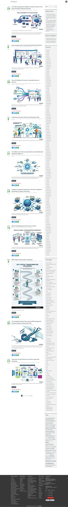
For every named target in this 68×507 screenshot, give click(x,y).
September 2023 (48, 103)
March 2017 (48, 222)
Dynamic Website (48, 312)
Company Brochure (50, 497)
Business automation (49, 427)
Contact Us (40, 492)
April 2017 (47, 221)
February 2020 (48, 169)
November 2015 (48, 247)
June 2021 (47, 144)
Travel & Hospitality (49, 398)
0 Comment (36, 46)
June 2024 (47, 89)
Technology (21, 487)
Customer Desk (48, 292)
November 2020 (48, 155)
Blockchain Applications (49, 276)
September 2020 (48, 158)
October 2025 (48, 65)
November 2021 (48, 137)
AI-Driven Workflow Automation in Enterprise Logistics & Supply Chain (51, 17)
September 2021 (48, 140)
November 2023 (48, 100)
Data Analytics (52, 436)
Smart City (47, 373)
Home (40, 487)
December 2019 (48, 172)
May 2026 (47, 54)
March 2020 (48, 167)
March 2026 (48, 57)
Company (12, 478)
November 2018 (48, 192)
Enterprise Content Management (30, 494)
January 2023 (48, 115)
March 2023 (48, 112)
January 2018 (48, 207)
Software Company (53, 458)
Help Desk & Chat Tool (31, 485)
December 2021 (48, 135)
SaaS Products (48, 458)
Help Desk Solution (49, 329)
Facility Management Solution (50, 318)
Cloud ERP (47, 432)
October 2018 (48, 193)
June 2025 (47, 71)
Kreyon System (48, 340)
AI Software (50, 424)
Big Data (53, 425)
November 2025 (48, 63)
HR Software (49, 453)
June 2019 (47, 181)
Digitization (48, 309)
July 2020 (47, 161)
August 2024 (48, 86)
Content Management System (32, 489)
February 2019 (48, 187)
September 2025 (48, 66)
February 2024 (48, 95)
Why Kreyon (40, 493)
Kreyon (14, 46)
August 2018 (48, 196)
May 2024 (47, 91)
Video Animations (13, 487)
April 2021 (47, 147)
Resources (40, 494)
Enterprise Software (49, 446)
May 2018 (47, 201)
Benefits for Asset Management (51, 270)
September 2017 (48, 213)
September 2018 (48, 195)
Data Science (17, 84)
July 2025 (47, 69)
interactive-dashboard (49, 332)
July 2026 (47, 51)
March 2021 (48, 149)
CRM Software (53, 435)
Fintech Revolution (49, 323)
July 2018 (47, 198)
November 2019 (48, 173)
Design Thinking (51, 437)
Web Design (48, 406)
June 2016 (47, 236)
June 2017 (47, 218)
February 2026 (48, 59)
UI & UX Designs (13, 500)
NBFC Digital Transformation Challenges (22, 259)
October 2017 (48, 212)
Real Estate (21, 489)
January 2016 (48, 244)
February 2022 (48, 132)
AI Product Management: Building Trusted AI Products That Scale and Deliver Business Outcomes (51, 21)
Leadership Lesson (49, 341)
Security (47, 372)
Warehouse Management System (51, 404)
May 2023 (47, 109)
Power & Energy (22, 485)
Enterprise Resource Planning (32, 492)
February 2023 (48, 114)
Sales (47, 369)
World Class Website (49, 410)
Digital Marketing (48, 303)
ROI (46, 366)
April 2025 (47, 74)
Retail (21, 482)
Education (21, 481)
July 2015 (47, 253)
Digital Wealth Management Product (32, 496)
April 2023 (47, 111)
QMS (47, 363)
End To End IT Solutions (14, 485)
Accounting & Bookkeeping (50, 418)
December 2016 (48, 227)
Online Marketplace (49, 358)
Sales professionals (49, 370)
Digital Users (48, 306)
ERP (38, 155)
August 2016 (48, 233)
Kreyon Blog (12, 479)
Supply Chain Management (50, 384)
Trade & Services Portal (14, 501)
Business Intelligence (36, 83)
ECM (47, 314)
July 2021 (47, 143)
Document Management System (51, 311)
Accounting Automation (50, 419)
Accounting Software (50, 420)
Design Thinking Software (49, 439)
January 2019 (48, 189)
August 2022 (48, 123)
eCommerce (48, 315)
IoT (46, 337)
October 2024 (48, 83)
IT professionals (48, 338)
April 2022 (47, 129)
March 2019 (48, 186)
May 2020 (47, 164)
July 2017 (47, 216)
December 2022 (48, 117)
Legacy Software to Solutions (50, 343)
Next (31, 395)
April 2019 (47, 184)
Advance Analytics (19, 46)
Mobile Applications (14, 482)
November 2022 (48, 118)
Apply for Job (47, 500)
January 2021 (48, 152)
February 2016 (48, 242)
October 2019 (48, 175)
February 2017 (48, 224)
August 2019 (48, 178)
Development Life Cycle (49, 300)
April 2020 (47, 166)
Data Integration (48, 294)
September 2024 (48, 85)
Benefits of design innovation (50, 271)
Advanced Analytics (42, 481)
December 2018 (48, 190)
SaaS (40, 155)
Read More (14, 36)
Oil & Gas (21, 480)
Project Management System (32, 480)
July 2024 (47, 88)
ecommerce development (52, 445)
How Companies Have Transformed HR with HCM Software (27, 45)
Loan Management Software (50, 347)
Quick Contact (52, 500)
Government (22, 486)
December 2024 (48, 80)
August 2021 (48, 141)
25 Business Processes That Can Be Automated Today (25, 117)
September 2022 (48, 121)
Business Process (29, 118)
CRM (37, 155)
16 (28, 395)
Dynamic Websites (13, 493)
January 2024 (48, 97)
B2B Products (30, 46)
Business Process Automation (37, 118)
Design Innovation (49, 297)
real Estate (47, 364)
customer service (48, 436)
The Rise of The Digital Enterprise (51, 392)
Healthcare (21, 479)
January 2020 (48, 170)
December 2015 (48, 245)
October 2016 (48, 230)
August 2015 (48, 251)
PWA (47, 361)
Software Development (48, 459)
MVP (27, 362)
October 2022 (48, 120)
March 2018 (48, 204)
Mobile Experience (49, 349)
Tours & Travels (22, 488)
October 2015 (48, 248)
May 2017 (47, 219)
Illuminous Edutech (30, 482)
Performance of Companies (50, 360)
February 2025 (48, 77)
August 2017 (48, 215)
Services (40, 489)
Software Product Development (15, 499)
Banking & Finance (22, 478)
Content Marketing (49, 289)
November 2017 (48, 210)
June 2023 (47, 108)
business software (50, 431)
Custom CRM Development (15, 503)
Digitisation (47, 445)
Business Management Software (51, 283)
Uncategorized (29, 192)
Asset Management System (32, 478)
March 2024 (48, 94)
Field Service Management (50, 321)
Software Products (49, 464)
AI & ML (40, 482)
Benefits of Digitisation (49, 273)
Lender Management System (50, 344)
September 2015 (48, 250)
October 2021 (48, 138)
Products (40, 488)
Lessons (47, 346)
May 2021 (47, 146)
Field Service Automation (49, 320)
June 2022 (47, 126)
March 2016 (48, 241)
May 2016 (47, 238)
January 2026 (48, 60)
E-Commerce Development (15, 494)
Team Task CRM (30, 479)
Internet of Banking (49, 335)
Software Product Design (50, 378)
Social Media (48, 375)
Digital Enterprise (51, 440)
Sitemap (40, 496)
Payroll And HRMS (30, 487)
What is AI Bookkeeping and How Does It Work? (24, 226)
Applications (48, 265)
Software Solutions (49, 381)
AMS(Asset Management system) (51, 264)
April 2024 (47, 92)
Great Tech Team (48, 326)
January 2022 (48, 134)
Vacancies (40, 495)
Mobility (47, 352)
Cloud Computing (48, 288)
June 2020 (47, 163)
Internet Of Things (41, 480)
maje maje (47, 41)
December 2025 (48, 62)
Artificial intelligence (25, 46)
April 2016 (47, 239)
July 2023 (47, 106)
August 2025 (48, 68)
